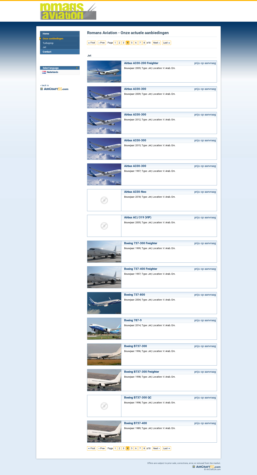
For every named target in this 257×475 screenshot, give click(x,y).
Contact (47, 51)
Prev (102, 42)
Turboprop (48, 43)
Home (46, 33)
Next (155, 42)
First (92, 42)
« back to (44, 85)
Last (165, 42)
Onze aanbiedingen (53, 38)
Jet (44, 47)
